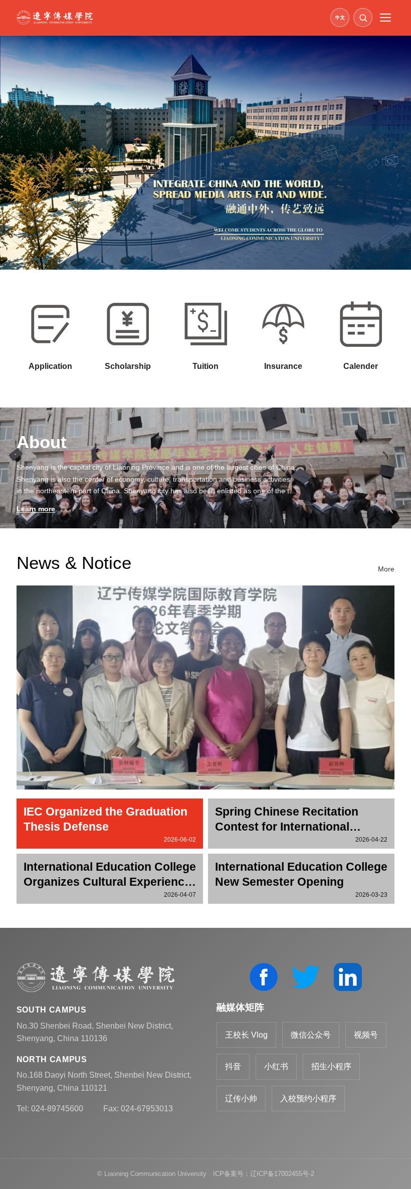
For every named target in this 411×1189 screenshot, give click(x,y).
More (386, 569)
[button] (362, 17)
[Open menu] (385, 18)
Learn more (36, 509)
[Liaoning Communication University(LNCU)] (170, 18)
